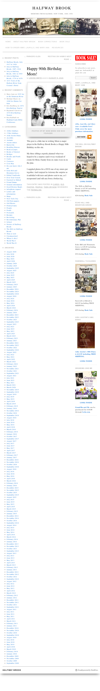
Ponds (9, 208)
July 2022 (10, 353)
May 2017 (10, 446)
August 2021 (11, 374)
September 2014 (13, 521)
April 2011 (11, 617)
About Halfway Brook (24, 41)
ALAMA (10, 136)
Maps (9, 194)
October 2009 (12, 659)
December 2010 (12, 626)
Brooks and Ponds (14, 154)
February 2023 (12, 336)
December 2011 (12, 598)
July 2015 (10, 497)
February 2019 (12, 404)
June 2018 (10, 420)
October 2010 (12, 631)
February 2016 (12, 481)
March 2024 (11, 306)
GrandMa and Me (82, 405)
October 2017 (12, 434)
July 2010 (10, 638)
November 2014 (13, 516)
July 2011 (10, 610)
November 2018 (13, 409)
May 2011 (10, 614)
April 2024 (11, 303)
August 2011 (11, 607)
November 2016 (13, 460)
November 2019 (13, 388)
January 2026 (12, 261)
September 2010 (13, 633)
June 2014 (10, 528)
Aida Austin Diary (14, 133)
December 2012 (12, 570)
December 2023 (12, 313)
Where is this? (12, 236)
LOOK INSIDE (86, 117)
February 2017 (12, 453)
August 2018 (11, 416)
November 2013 (13, 544)
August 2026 (11, 250)
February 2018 (12, 430)
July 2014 (10, 526)
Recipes (9, 213)
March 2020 (11, 385)
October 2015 (12, 490)
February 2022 (12, 362)
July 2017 (10, 441)
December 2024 (12, 287)
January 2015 (12, 511)
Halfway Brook (51, 7)
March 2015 (11, 507)
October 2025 (12, 264)
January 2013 (12, 568)
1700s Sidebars (12, 131)
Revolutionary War (14, 218)
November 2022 (13, 343)
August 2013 (11, 551)
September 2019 (13, 390)
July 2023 (10, 324)
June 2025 (10, 273)
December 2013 (12, 542)
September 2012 (13, 577)
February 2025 (12, 282)
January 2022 (12, 364)
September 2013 (13, 549)
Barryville (10, 143)
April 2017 (11, 448)
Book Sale (65, 41)
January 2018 (12, 432)
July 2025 (10, 271)
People (9, 206)
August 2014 (11, 523)
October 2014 (12, 519)
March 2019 (11, 402)
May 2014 (10, 530)
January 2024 (12, 310)
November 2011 (13, 600)
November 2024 (13, 289)
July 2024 (10, 296)
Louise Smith (35, 75)
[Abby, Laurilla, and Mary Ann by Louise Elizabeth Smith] (83, 135)
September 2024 (13, 292)
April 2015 (11, 504)
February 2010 (12, 649)
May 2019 (10, 397)
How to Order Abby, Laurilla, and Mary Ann (27, 46)
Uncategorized (12, 234)
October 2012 (12, 575)
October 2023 (12, 317)
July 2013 (10, 554)
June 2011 (10, 612)
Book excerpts (12, 147)
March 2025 (11, 280)
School (9, 220)
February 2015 (12, 509)
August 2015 (11, 495)
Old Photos (11, 201)
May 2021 (10, 381)
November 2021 (13, 367)
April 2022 (11, 357)
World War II (12, 241)
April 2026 (11, 259)
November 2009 (13, 656)
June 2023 (10, 327)
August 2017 (11, 439)
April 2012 (11, 589)
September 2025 (13, 266)
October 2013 (12, 547)
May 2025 (10, 275)
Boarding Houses (13, 145)
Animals (10, 138)
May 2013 (10, 558)
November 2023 (13, 315)
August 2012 (11, 579)
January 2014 (12, 540)
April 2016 (11, 476)
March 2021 (11, 383)
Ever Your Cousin (13, 176)
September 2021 (13, 371)
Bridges (9, 152)
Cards (9, 157)
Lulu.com (86, 410)
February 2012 (12, 593)
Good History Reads (14, 185)
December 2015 (12, 486)
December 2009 (12, 654)
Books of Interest (13, 150)
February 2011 (12, 621)
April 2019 (11, 399)
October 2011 (12, 603)
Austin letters (12, 140)
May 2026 (10, 257)
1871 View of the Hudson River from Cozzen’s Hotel (14, 81)
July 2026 (10, 252)
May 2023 (10, 329)
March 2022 (11, 360)
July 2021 (10, 376)
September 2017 (13, 437)
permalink (36, 186)
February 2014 (12, 537)
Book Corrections (47, 41)
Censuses (10, 159)
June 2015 (10, 500)
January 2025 (12, 285)
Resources (57, 46)
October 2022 (12, 346)
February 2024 (12, 308)
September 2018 (13, 413)
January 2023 (12, 339)
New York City (12, 197)
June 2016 (10, 472)
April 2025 (11, 278)
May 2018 (10, 423)
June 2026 (10, 254)
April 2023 (11, 332)
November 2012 (13, 572)
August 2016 (11, 467)
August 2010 (11, 635)
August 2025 (11, 268)
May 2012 (10, 586)
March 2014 (11, 535)
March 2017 (11, 451)
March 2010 (11, 647)
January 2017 (12, 455)
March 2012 (11, 591)
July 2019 (10, 395)
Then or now (11, 232)
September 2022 (13, 348)
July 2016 (10, 469)
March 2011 (11, 619)
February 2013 (12, 565)
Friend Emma (12, 180)
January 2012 (12, 596)
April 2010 (11, 645)
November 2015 (13, 488)
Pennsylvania (12, 204)
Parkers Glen (32, 54)
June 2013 (10, 556)
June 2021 (10, 378)
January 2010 (12, 652)
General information (14, 183)
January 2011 (12, 624)
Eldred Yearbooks (13, 173)
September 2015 (13, 493)
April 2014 (11, 533)
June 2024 (10, 299)
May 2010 (10, 642)
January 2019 (12, 406)
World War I (11, 239)
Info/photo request (14, 187)
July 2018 (10, 418)
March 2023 (11, 334)
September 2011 (13, 605)
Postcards (10, 211)
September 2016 (13, 465)
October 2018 (12, 411)
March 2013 (11, 563)
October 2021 (12, 369)
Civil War (10, 162)
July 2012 (10, 582)
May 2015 (10, 502)
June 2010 (10, 640)
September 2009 (13, 661)
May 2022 (10, 355)
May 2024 (10, 301)
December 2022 (12, 341)
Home (8, 41)
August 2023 (11, 322)
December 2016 (12, 458)
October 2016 (12, 462)
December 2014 (12, 514)
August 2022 (11, 350)
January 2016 (12, 483)
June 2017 (10, 444)
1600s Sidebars (12, 129)
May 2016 (10, 474)
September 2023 (13, 320)
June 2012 (10, 584)
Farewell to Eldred (14, 178)
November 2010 (13, 628)
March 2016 (11, 479)
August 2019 (11, 392)
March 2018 (11, 427)
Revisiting (10, 215)
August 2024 (11, 294)
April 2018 (11, 425)
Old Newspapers (13, 199)
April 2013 (11, 561)
